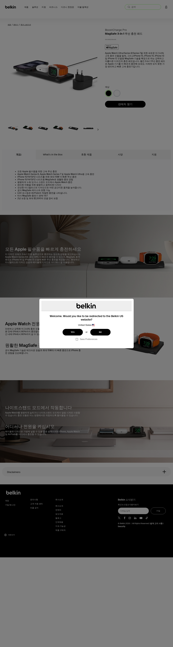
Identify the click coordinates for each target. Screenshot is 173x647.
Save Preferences (88, 339)
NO (100, 332)
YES (73, 332)
